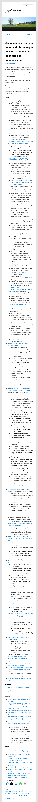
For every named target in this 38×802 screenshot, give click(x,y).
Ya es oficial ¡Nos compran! (9, 799)
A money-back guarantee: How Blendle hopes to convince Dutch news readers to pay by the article (20, 669)
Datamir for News (15, 287)
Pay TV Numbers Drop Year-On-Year (17, 705)
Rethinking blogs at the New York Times (18, 263)
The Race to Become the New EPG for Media (19, 716)
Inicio (6, 29)
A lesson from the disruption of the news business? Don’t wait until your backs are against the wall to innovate (20, 603)
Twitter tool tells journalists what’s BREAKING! (20, 278)
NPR (22, 617)
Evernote (23, 75)
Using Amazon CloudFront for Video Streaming (20, 762)
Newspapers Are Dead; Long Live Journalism (19, 177)
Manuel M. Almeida (17, 184)
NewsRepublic (14, 596)
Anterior (7, 34)
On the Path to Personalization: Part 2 (17, 306)
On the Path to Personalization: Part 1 (17, 304)
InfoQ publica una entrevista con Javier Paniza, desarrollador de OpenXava (25, 792)
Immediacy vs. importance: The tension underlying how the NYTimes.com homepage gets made (20, 538)
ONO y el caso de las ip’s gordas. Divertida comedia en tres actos (11, 791)
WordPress (21, 272)
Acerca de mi (13, 29)
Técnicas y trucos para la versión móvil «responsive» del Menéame (18, 759)
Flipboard (18, 600)
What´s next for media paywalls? (16, 100)
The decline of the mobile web (15, 749)
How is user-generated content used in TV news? (20, 710)
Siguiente (30, 34)
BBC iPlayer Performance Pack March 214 (19, 703)
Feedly (18, 75)
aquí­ (27, 654)
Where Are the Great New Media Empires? (18, 767)
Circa (12, 585)
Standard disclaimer (24, 29)
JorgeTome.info (13, 10)
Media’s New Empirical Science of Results (18, 777)
